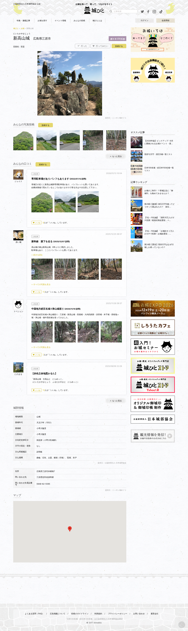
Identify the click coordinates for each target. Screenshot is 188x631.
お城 (22, 28)
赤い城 (18, 242)
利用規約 (98, 613)
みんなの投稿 (79, 20)
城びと (16, 28)
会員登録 (165, 20)
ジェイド (18, 181)
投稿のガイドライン (79, 613)
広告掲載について (57, 613)
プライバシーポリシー (117, 613)
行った (84, 46)
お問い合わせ (139, 613)
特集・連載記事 (23, 20)
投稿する (119, 46)
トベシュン (18, 311)
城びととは (97, 20)
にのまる (18, 374)
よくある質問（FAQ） (34, 613)
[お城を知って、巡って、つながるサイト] (94, 10)
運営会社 (154, 613)
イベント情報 (60, 20)
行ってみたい (102, 46)
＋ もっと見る (116, 156)
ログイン (144, 20)
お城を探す (42, 20)
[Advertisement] (153, 106)
